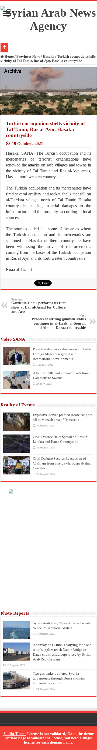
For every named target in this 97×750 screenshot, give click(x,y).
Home (9, 56)
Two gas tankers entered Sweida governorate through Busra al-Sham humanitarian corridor (59, 678)
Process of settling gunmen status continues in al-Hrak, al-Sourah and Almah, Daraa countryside (59, 322)
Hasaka (48, 56)
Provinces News (28, 56)
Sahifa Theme (15, 734)
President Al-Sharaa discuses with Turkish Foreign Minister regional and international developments (63, 354)
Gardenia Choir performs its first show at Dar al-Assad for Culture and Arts (38, 306)
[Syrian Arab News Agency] (48, 18)
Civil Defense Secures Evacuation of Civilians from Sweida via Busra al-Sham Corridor (62, 463)
